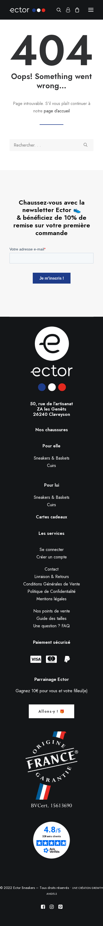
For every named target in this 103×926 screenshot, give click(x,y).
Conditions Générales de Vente (51, 584)
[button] (91, 10)
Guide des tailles (51, 618)
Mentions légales (51, 599)
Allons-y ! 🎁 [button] (52, 711)
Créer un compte (51, 557)
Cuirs (51, 465)
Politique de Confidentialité (51, 591)
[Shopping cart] (74, 9)
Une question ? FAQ (51, 626)
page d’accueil (57, 111)
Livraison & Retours (51, 577)
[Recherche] (56, 9)
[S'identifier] (65, 9)
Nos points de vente (51, 611)
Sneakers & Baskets (51, 458)
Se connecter (52, 549)
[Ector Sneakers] (27, 9)
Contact (51, 569)
